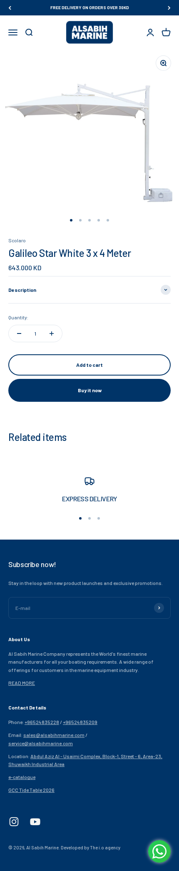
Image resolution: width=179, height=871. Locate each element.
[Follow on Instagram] (14, 821)
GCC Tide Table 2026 (31, 790)
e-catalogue (21, 777)
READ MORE (21, 683)
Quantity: (18, 317)
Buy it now (90, 390)
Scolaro (17, 240)
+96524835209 (80, 722)
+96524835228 (42, 722)
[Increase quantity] (51, 333)
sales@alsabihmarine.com (54, 735)
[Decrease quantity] (19, 333)
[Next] (169, 7)
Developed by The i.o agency (90, 847)
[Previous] (9, 7)
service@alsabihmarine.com (40, 743)
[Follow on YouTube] (35, 821)
